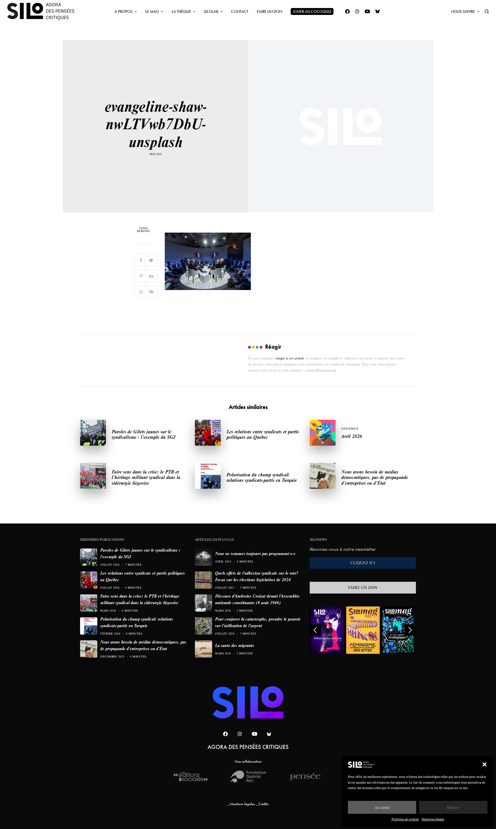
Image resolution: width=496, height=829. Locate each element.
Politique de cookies (405, 819)
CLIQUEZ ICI (362, 562)
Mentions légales (433, 819)
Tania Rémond (143, 230)
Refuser (453, 807)
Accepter (382, 807)
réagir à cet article (290, 358)
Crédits (263, 803)
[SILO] (43, 11)
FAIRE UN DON (362, 587)
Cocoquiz (350, 428)
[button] (484, 764)
